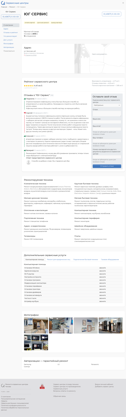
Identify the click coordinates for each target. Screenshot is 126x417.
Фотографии (8, 43)
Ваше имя (96, 119)
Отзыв (95, 109)
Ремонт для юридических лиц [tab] (58, 259)
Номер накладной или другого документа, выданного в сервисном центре (106, 152)
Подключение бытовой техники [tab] (85, 259)
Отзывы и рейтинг (11, 32)
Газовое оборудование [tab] (110, 259)
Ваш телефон (98, 138)
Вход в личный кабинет (104, 384)
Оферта (4, 401)
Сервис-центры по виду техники (65, 384)
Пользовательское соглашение (13, 399)
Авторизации (9, 47)
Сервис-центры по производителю (67, 386)
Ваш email (96, 126)
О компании (8, 25)
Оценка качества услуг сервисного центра (106, 101)
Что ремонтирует (10, 36)
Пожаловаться (9, 51)
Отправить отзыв (107, 166)
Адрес (6, 29)
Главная (4, 7)
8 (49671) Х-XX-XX (11, 17)
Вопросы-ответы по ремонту (64, 391)
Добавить (104, 386)
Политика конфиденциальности (13, 405)
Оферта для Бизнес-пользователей (15, 403)
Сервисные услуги (60, 389)
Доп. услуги (8, 40)
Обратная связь (59, 396)
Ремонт (12, 7)
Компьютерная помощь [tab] (35, 259)
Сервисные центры (17, 3)
